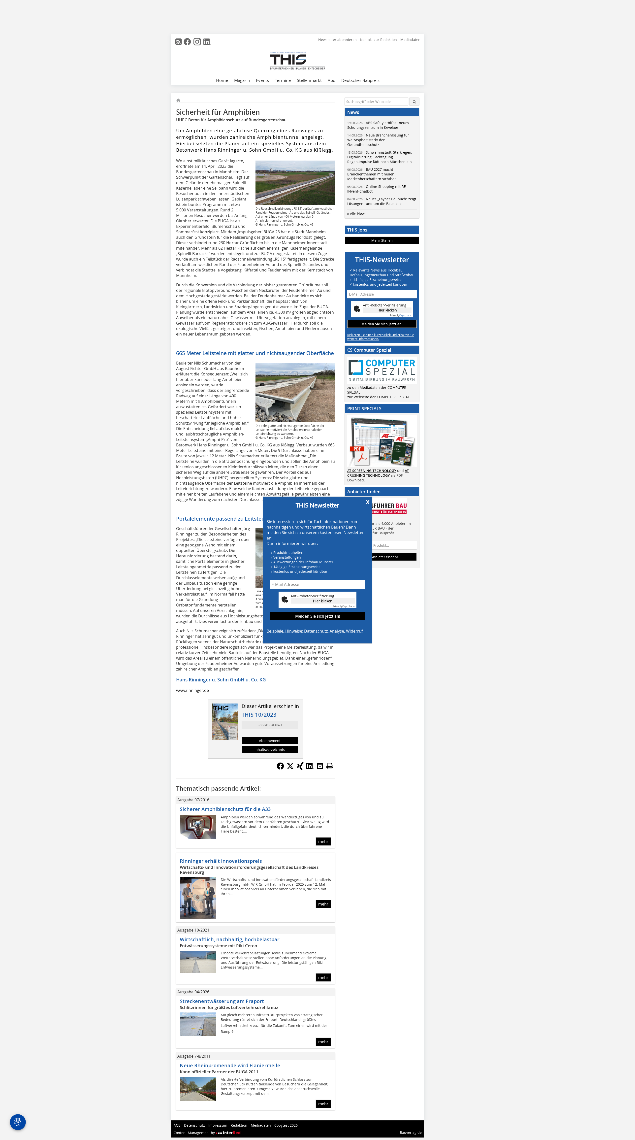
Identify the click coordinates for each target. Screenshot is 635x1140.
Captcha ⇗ (344, 606)
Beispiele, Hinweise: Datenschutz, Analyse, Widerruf (315, 631)
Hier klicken (322, 600)
